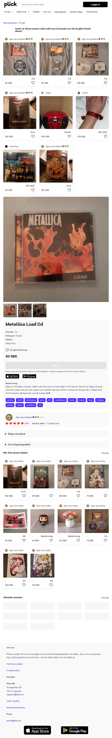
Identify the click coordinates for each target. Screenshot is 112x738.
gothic (10, 400)
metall (10, 405)
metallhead (60, 400)
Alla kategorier (10, 23)
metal (19, 405)
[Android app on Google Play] (29, 376)
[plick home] (10, 4)
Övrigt (22, 23)
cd (40, 405)
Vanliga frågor (76, 11)
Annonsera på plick (16, 707)
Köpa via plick (16, 433)
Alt (49, 400)
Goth (19, 400)
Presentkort (92, 11)
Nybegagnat (60, 11)
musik (81, 400)
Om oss (47, 11)
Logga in (95, 4)
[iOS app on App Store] (12, 376)
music (72, 400)
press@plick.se (14, 720)
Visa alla (105, 453)
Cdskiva (100, 400)
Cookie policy (13, 670)
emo (42, 400)
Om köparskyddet (19, 444)
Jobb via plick (13, 701)
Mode (7, 11)
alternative (31, 400)
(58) (27, 423)
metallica (30, 405)
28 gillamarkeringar (19, 350)
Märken (36, 11)
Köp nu (56, 365)
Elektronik (21, 11)
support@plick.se (15, 694)
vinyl (90, 400)
